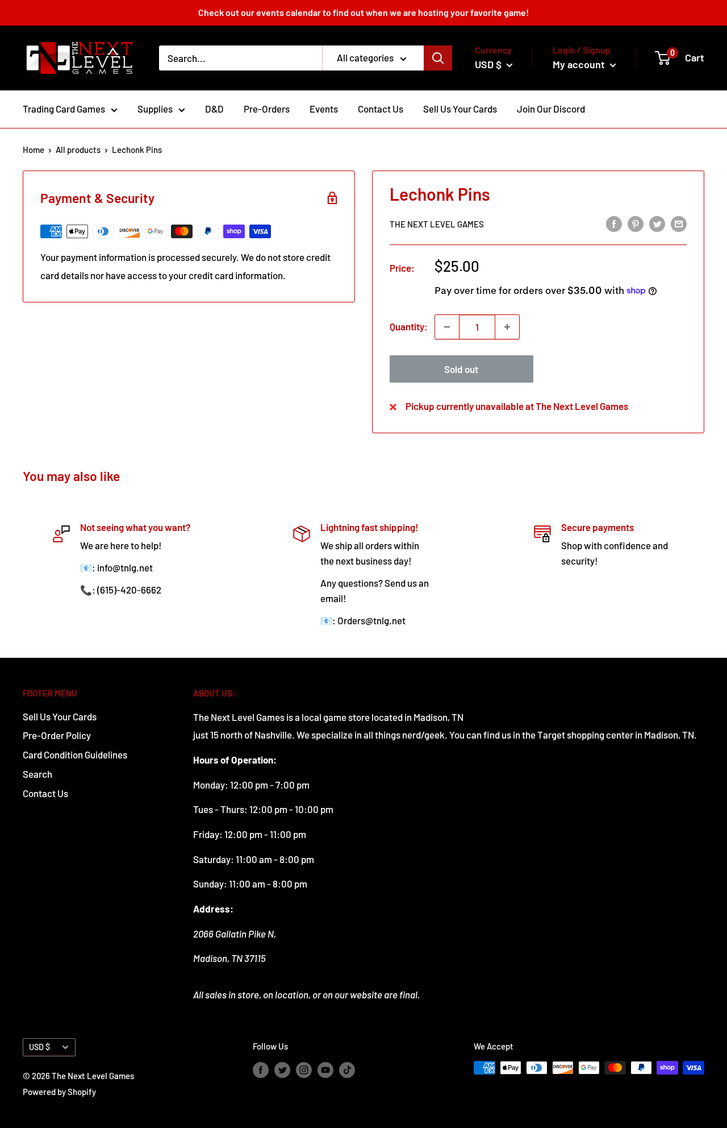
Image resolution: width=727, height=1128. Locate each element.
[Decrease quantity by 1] (447, 327)
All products (78, 149)
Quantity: (409, 326)
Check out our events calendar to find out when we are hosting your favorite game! (363, 12)
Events (324, 108)
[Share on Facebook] (614, 223)
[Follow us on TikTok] (347, 1069)
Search (37, 773)
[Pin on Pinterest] (636, 223)
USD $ (39, 1047)
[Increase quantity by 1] (507, 327)
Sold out (461, 369)
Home (33, 149)
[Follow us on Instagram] (304, 1069)
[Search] (438, 57)
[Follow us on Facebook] (261, 1069)
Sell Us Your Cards (460, 108)
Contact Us (380, 108)
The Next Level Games (437, 224)
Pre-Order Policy (57, 735)
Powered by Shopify (59, 1091)
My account (580, 64)
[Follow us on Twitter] (282, 1069)
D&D (214, 108)
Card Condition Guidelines (75, 754)
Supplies (155, 108)
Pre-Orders (267, 108)
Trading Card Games (64, 108)
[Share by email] (679, 223)
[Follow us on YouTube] (325, 1069)
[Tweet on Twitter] (657, 223)
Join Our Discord (551, 108)
